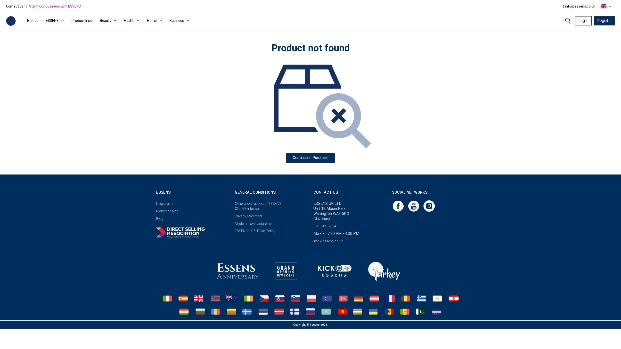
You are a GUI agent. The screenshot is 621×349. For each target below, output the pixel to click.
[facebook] (398, 205)
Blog (159, 219)
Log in (583, 20)
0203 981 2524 (324, 226)
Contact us (15, 6)
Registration (165, 204)
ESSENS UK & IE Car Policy (255, 231)
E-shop (33, 20)
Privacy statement (248, 216)
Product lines (82, 20)
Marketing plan (167, 211)
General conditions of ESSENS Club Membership (258, 206)
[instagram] (429, 205)
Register (604, 20)
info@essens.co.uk (580, 6)
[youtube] (414, 205)
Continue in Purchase (310, 157)
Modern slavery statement (254, 224)
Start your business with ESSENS (55, 6)
